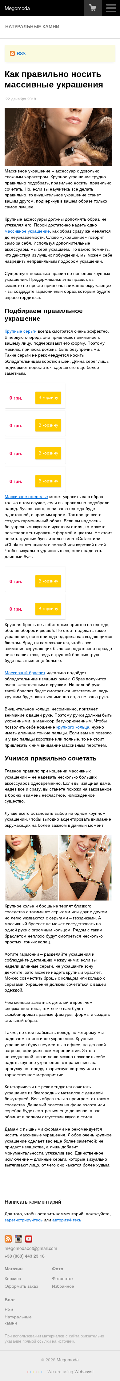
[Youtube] (28, 1240)
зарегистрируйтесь (23, 1220)
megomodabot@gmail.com (31, 1248)
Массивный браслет (25, 672)
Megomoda (17, 8)
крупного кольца (72, 727)
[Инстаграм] (18, 1240)
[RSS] (8, 1240)
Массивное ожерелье (26, 496)
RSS (21, 53)
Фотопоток (62, 1278)
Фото (57, 1268)
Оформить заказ (21, 1286)
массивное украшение (27, 231)
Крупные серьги (21, 331)
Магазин (13, 1268)
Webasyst (84, 1371)
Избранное (63, 1286)
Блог (10, 1299)
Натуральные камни (32, 26)
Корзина (13, 1278)
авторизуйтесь (66, 1220)
